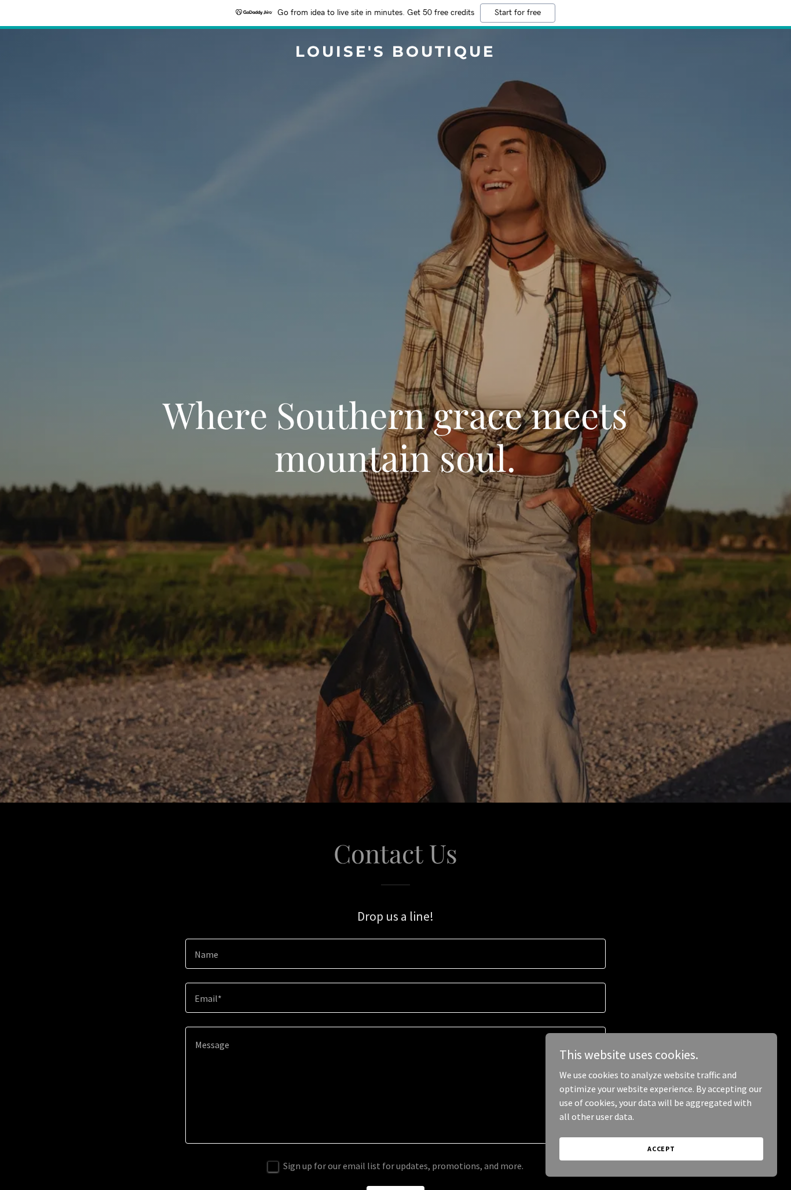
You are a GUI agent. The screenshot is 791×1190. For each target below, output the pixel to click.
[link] (396, 53)
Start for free (518, 13)
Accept (661, 1148)
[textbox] (395, 954)
